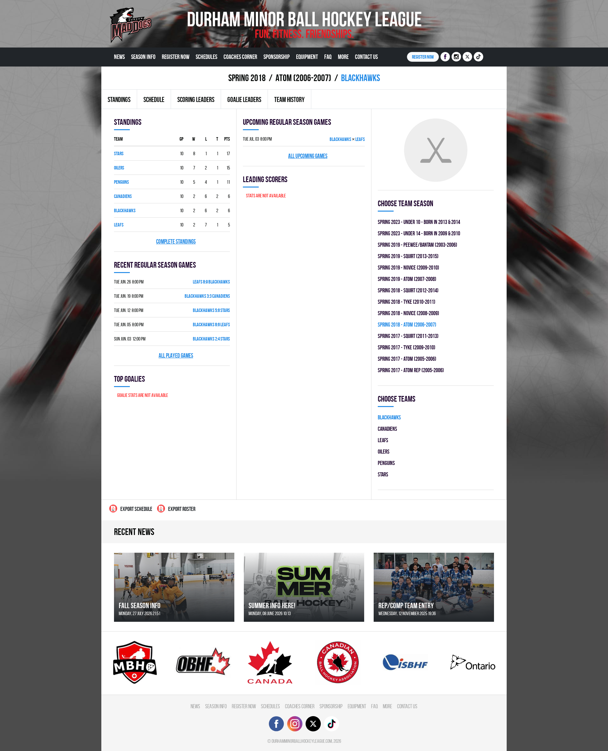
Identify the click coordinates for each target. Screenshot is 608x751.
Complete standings (176, 241)
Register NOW (423, 57)
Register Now (175, 56)
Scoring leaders (195, 99)
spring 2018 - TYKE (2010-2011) (406, 302)
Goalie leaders (244, 99)
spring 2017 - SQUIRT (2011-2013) (408, 336)
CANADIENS (123, 196)
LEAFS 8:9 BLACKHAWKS (211, 281)
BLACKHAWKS (125, 210)
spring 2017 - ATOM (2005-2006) (407, 359)
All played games (176, 355)
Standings (119, 99)
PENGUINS (121, 182)
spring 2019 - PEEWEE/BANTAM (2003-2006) (417, 245)
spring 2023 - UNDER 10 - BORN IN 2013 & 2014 (419, 222)
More (343, 56)
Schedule (153, 99)
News (119, 56)
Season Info (143, 56)
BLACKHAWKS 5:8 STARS (211, 310)
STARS (119, 153)
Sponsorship (276, 56)
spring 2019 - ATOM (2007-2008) (407, 279)
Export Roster (181, 509)
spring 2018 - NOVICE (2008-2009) (408, 313)
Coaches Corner (240, 56)
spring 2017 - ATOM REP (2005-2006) (411, 370)
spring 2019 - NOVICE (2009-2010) (408, 267)
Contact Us (366, 56)
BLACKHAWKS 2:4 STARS (211, 338)
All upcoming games (307, 156)
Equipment (307, 56)
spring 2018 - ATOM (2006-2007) (407, 324)
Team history (289, 99)
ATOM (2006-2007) (303, 78)
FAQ (328, 56)
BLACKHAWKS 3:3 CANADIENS (207, 296)
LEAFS (119, 224)
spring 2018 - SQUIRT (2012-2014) (408, 290)
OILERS (119, 167)
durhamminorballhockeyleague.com (302, 741)
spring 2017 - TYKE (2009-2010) (406, 347)
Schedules (206, 56)
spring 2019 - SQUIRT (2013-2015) (408, 256)
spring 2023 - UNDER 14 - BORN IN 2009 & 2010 (419, 233)
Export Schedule (136, 509)
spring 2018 (247, 78)
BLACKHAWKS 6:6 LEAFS (211, 324)
